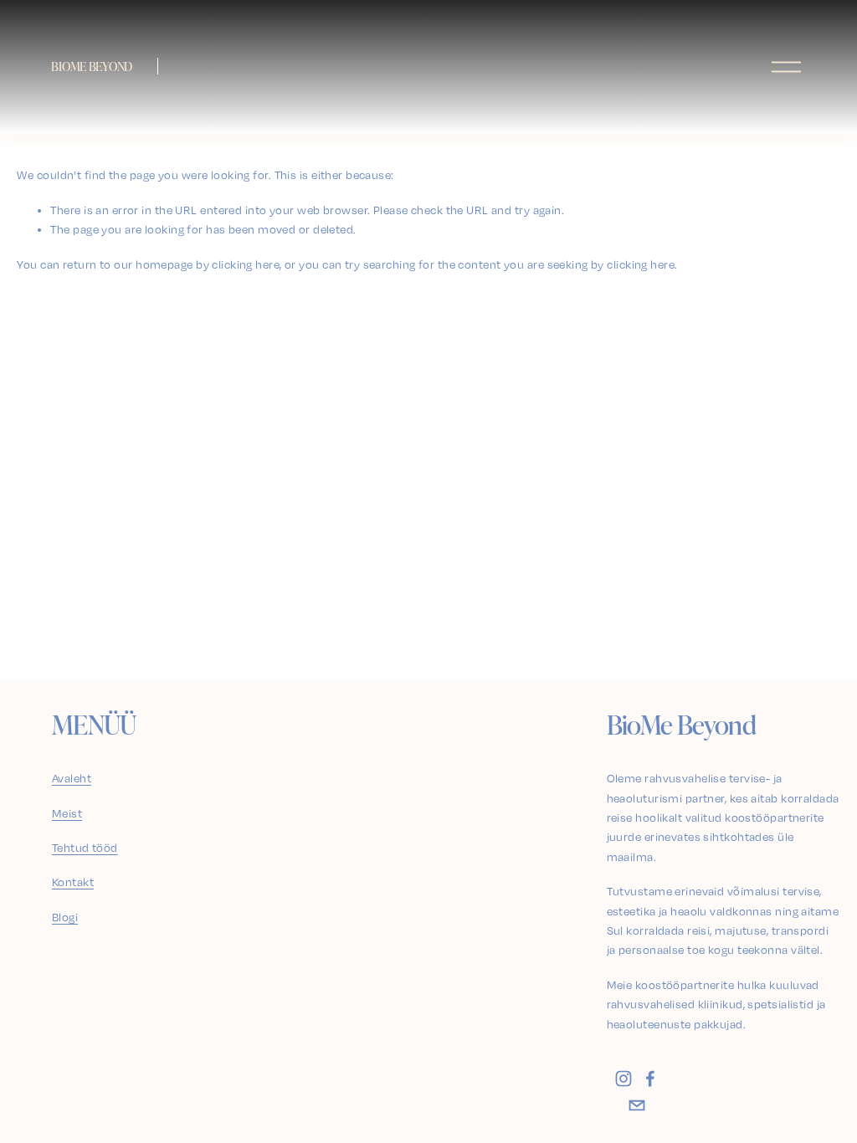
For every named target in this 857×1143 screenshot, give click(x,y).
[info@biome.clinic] (637, 1105)
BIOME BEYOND (91, 66)
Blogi (65, 917)
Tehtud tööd (85, 847)
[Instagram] (623, 1078)
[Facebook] (650, 1078)
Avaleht (71, 778)
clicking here (246, 264)
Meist (67, 813)
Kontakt (73, 882)
